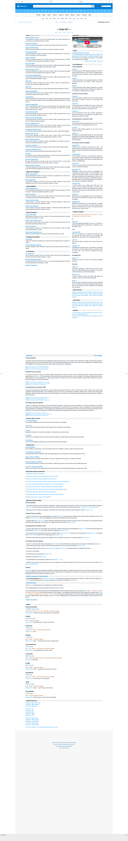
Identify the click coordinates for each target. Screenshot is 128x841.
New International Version (32, 37)
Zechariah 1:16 (76, 246)
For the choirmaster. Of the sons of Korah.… (36, 384)
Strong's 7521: (29, 650)
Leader (101, 293)
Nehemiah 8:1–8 (41, 556)
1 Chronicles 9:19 (34, 518)
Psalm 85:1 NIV (29, 709)
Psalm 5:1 (74, 78)
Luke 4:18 (28, 564)
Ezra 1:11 (74, 280)
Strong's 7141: (29, 641)
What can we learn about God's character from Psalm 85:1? (42, 479)
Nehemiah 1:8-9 (76, 169)
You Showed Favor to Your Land (80, 53)
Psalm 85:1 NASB (30, 714)
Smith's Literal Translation (32, 206)
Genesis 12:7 (82, 528)
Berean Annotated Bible (31, 104)
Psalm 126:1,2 (76, 274)
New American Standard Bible (33, 75)
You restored (95, 56)
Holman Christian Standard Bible (33, 117)
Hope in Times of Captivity (32, 457)
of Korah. (97, 54)
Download (100, 61)
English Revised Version (31, 133)
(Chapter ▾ (31, 35)
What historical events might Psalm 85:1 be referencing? (41, 492)
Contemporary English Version (33, 129)
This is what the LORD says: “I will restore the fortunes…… (39, 414)
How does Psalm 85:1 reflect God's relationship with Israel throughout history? (47, 489)
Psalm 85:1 (28, 570)
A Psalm (86, 54)
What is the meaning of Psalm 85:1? (36, 473)
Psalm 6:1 (74, 86)
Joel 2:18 (74, 127)
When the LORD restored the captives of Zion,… (37, 415)
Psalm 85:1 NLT (29, 710)
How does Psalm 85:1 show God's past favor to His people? (42, 476)
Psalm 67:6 (32, 534)
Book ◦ (96, 355)
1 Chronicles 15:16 (85, 507)
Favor (101, 292)
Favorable (74, 293)
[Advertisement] (64, 344)
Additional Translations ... (31, 265)
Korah (96, 293)
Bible (19, 22)
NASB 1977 (28, 87)
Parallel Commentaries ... (31, 600)
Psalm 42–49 (41, 520)
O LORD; (89, 56)
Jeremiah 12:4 (63, 530)
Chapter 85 (27, 22)
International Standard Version (33, 149)
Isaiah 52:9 (75, 194)
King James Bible (30, 63)
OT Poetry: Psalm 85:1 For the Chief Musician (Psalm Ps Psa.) (41, 727)
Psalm (90, 295)
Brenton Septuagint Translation (33, 259)
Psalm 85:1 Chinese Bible (32, 721)
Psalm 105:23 (55, 544)
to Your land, (83, 56)
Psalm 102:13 (75, 121)
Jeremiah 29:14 (76, 183)
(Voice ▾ (81, 35)
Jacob (101, 56)
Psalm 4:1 (74, 69)
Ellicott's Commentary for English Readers (37, 576)
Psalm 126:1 (75, 163)
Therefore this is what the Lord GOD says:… (36, 412)
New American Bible (30, 226)
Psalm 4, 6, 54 (29, 507)
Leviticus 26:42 (76, 232)
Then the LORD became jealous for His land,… (36, 398)
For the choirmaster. (78, 54)
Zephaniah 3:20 (76, 202)
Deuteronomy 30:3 (50, 548)
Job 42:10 (28, 580)
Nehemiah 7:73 (47, 554)
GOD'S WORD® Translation (32, 139)
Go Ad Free (3, 834)
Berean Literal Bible (30, 57)
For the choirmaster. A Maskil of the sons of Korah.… (38, 382)
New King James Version (32, 69)
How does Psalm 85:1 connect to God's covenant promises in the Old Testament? (48, 481)
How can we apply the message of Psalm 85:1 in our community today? (45, 484)
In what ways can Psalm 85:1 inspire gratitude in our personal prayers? (45, 486)
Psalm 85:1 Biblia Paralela (32, 719)
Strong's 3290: (29, 688)
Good (90, 293)
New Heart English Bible (31, 159)
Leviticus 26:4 (37, 530)
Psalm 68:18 (52, 578)
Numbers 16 (37, 376)
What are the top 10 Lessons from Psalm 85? (39, 497)
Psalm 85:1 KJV (29, 715)
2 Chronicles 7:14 (65, 533)
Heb (72, 32)
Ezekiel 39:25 (75, 145)
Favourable (80, 293)
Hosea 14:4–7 (85, 537)
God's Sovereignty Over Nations (33, 462)
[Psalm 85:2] (126, 377)
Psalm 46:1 (75, 111)
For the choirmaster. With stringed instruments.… (37, 366)
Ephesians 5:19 (94, 507)
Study (64, 32)
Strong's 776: (29, 659)
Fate (98, 292)
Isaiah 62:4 (75, 133)
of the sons (92, 54)
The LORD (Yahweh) (32, 420)
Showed (74, 297)
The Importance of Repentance (33, 452)
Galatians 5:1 (34, 564)
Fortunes (86, 293)
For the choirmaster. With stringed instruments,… (37, 369)
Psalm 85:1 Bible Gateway (32, 704)
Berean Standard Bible (31, 52)
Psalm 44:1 (75, 103)
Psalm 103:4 (71, 522)
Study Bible (29, 355)
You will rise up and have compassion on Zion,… (37, 397)
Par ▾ (35, 35)
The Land (29, 425)
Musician (78, 295)
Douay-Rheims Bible (30, 214)
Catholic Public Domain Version (33, 220)
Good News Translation (31, 145)
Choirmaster (88, 292)
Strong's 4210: (29, 622)
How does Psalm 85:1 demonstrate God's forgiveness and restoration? (45, 494)
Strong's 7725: (29, 678)
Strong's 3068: (29, 669)
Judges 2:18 (58, 534)
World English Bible (30, 180)
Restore (95, 295)
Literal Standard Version (31, 188)
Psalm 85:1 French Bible (31, 723)
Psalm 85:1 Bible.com (31, 706)
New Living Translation (31, 43)
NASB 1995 (28, 81)
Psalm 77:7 (75, 258)
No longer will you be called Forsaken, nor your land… (38, 400)
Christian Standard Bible (31, 112)
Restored (100, 295)
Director (94, 292)
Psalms (22, 22)
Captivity (74, 292)
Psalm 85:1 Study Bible (31, 718)
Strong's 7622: (29, 697)
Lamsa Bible (28, 239)
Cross (60, 32)
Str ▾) (38, 35)
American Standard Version (32, 123)
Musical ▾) (85, 35)
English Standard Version (31, 47)
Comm (68, 32)
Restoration (30, 440)
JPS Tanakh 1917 (30, 253)
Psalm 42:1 (75, 96)
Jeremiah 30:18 (76, 154)
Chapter (100, 355)
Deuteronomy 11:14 (91, 533)
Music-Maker (84, 295)
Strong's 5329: (29, 613)
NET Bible (28, 153)
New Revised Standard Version (33, 232)
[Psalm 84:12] (2, 377)
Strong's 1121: (29, 631)
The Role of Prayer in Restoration (34, 466)
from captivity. (76, 57)
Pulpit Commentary (31, 583)
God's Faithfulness (30, 447)
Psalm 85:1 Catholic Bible (32, 724)
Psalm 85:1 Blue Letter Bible (32, 703)
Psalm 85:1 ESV (29, 712)
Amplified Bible (29, 97)
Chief (83, 292)
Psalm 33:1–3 (88, 510)
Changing (79, 292)
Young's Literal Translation (32, 200)
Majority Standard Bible (31, 174)
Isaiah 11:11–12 (58, 559)
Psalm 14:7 (75, 267)
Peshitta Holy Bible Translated (33, 245)
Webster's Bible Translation (32, 165)
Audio (56, 32)
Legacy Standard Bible (31, 91)
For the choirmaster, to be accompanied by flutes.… (37, 367)
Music (73, 295)
